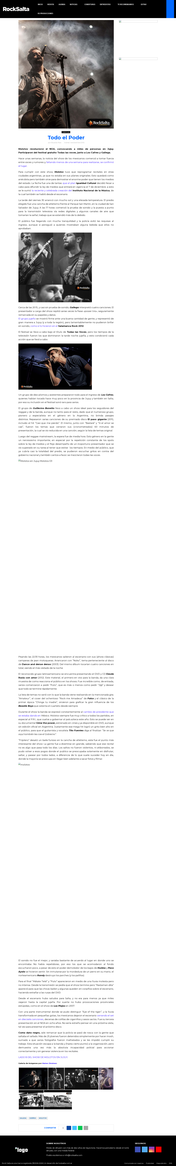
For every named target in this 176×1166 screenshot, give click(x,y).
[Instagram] (151, 1149)
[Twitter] (145, 1149)
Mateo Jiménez (49, 1063)
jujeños (33, 1118)
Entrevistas (105, 4)
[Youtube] (158, 1149)
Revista (50, 4)
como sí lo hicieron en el (44, 326)
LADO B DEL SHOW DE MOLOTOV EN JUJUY (43, 1057)
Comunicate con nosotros (133, 1163)
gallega (23, 1118)
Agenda (62, 4)
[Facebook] (138, 1149)
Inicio (40, 4)
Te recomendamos (126, 4)
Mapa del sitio (161, 1163)
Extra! (143, 4)
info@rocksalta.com (73, 1155)
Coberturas (89, 4)
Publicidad (150, 1163)
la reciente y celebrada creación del (52, 190)
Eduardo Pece (56, 143)
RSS (170, 1163)
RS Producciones (45, 13)
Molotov (43, 1118)
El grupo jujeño (27, 318)
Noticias (73, 4)
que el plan (69, 183)
